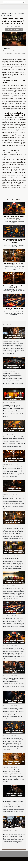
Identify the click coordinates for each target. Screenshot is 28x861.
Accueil (2, 12)
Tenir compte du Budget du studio (10, 50)
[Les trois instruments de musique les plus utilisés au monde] (14, 426)
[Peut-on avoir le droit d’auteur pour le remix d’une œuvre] (14, 208)
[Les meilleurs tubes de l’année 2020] (14, 759)
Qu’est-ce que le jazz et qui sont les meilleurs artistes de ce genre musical (14, 703)
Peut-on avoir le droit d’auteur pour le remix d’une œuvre (14, 217)
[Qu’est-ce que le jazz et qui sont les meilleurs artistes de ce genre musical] (14, 697)
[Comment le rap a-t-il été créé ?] (14, 667)
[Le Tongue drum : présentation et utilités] (14, 486)
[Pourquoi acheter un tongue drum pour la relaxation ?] (14, 577)
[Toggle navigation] (3, 7)
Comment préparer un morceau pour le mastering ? (14, 367)
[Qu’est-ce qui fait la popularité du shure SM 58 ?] (14, 278)
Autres (7, 12)
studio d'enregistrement (8, 90)
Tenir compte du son (7, 55)
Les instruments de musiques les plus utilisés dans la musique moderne (14, 240)
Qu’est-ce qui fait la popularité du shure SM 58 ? (14, 286)
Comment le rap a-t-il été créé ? (14, 671)
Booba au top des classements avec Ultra (14, 795)
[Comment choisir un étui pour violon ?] (14, 255)
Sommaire (7, 48)
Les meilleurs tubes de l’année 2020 (14, 763)
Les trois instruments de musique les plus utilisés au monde (14, 431)
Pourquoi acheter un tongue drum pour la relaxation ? (14, 582)
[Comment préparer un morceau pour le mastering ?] (14, 362)
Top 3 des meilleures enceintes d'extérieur (14, 551)
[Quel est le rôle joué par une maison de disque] (14, 300)
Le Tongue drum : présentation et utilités (14, 491)
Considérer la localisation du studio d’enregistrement (14, 53)
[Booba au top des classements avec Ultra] (14, 790)
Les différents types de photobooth (14, 398)
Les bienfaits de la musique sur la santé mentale (14, 337)
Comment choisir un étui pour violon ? (14, 264)
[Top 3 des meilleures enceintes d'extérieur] (14, 547)
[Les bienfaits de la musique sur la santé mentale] (14, 332)
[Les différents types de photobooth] (14, 394)
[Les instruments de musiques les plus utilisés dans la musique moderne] (14, 231)
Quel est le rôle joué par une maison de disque (14, 309)
